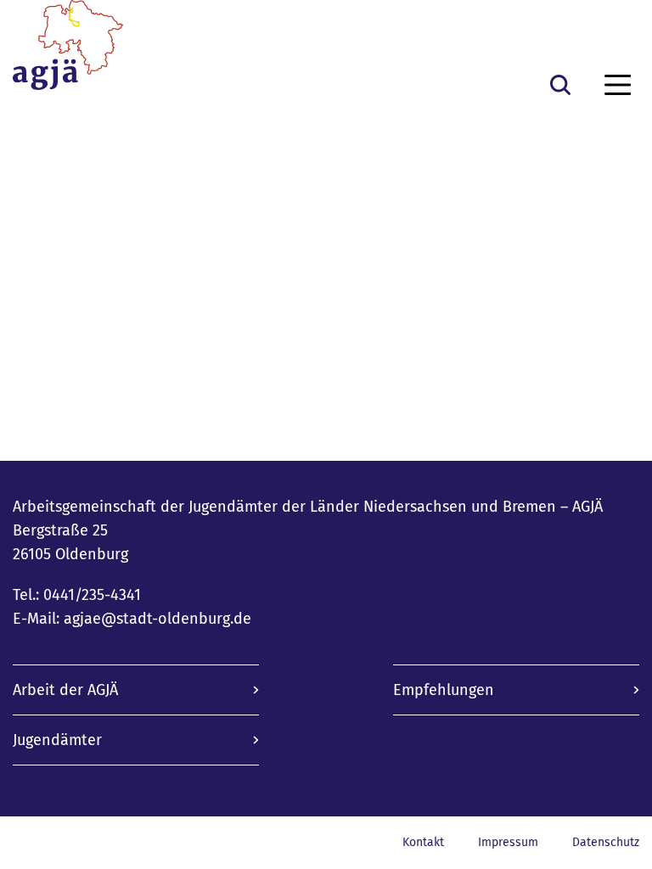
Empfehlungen (443, 690)
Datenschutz (605, 842)
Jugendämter (57, 740)
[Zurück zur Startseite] (68, 52)
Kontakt (423, 842)
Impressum (508, 842)
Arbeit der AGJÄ (65, 690)
